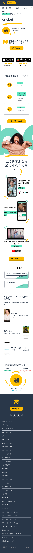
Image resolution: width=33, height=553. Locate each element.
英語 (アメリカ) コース (8, 501)
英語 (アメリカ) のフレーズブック (11, 534)
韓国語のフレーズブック (9, 541)
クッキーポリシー (25, 547)
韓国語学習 (5, 476)
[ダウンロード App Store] (8, 60)
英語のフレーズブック (22, 8)
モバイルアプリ (6, 432)
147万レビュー (23, 65)
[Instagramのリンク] (22, 416)
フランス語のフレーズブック (10, 523)
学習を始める (11, 3)
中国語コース (6, 497)
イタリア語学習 (6, 450)
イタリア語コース (7, 479)
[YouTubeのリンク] (18, 416)
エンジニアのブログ (7, 447)
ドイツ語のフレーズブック (9, 519)
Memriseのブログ (7, 443)
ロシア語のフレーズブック (9, 526)
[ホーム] (5, 42)
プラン (4, 436)
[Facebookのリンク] (10, 416)
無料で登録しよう (16, 258)
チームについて (6, 439)
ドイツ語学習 (6, 458)
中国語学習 (5, 468)
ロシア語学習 (6, 465)
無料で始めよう (16, 48)
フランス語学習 (6, 461)
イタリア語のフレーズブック (10, 512)
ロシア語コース (6, 494)
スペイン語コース (7, 483)
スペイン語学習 (6, 454)
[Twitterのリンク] (14, 416)
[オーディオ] (6, 30)
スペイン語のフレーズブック (10, 516)
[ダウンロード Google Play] (23, 60)
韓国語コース (6, 508)
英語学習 (4, 8)
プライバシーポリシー (14, 547)
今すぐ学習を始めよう (16, 121)
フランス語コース (7, 490)
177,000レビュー (8, 65)
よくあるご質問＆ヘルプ (9, 429)
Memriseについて (7, 421)
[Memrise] (3, 3)
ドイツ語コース (6, 487)
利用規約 (5, 547)
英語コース (11, 8)
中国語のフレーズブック (9, 530)
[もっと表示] (29, 3)
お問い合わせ (6, 425)
